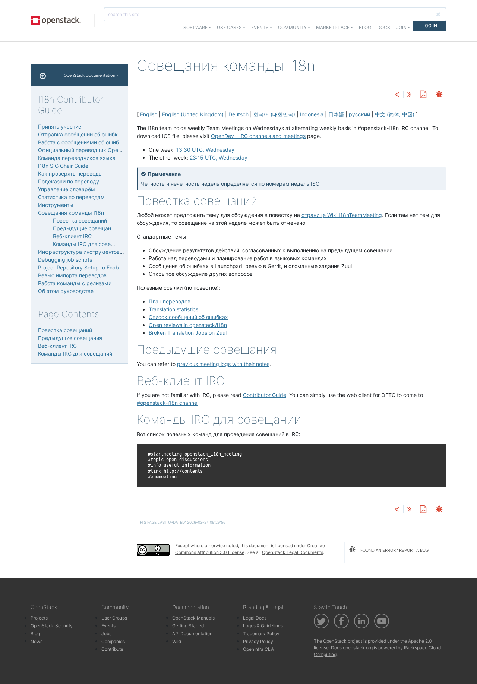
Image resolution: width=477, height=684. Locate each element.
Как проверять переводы (70, 173)
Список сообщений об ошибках (188, 317)
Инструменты (55, 205)
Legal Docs (254, 618)
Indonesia (311, 114)
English (148, 114)
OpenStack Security (52, 625)
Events (108, 625)
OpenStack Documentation (89, 75)
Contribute (112, 649)
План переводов (169, 301)
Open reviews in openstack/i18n (188, 325)
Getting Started (188, 625)
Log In (429, 25)
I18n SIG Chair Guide (63, 166)
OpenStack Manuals (193, 618)
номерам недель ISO (292, 183)
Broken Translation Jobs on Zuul (188, 333)
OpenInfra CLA (258, 649)
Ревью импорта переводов (72, 275)
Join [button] (401, 27)
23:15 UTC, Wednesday (218, 157)
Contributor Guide (264, 395)
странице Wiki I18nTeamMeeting (341, 215)
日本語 (336, 114)
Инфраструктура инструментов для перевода (97, 252)
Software (195, 27)
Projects (39, 618)
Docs (383, 27)
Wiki (176, 641)
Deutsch (238, 114)
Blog (365, 27)
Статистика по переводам (71, 197)
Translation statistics (173, 309)
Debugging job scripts (65, 259)
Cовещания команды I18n (71, 212)
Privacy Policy (258, 641)
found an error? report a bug (394, 550)
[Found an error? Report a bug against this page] (439, 95)
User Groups (114, 618)
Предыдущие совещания (85, 228)
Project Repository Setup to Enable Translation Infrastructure (112, 267)
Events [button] (260, 27)
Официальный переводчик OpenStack (86, 150)
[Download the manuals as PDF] (423, 95)
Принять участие (59, 126)
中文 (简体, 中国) (394, 114)
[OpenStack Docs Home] (43, 75)
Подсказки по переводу (68, 181)
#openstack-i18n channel (167, 403)
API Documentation (192, 633)
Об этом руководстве (66, 291)
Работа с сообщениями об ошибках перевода (96, 142)
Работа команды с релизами (74, 283)
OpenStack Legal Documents (292, 552)
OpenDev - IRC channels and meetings (258, 136)
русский (359, 114)
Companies (113, 641)
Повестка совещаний (80, 220)
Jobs (106, 633)
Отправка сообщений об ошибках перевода (94, 134)
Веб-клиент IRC (72, 236)
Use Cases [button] (229, 27)
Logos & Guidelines (263, 625)
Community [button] (292, 27)
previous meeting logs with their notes (223, 364)
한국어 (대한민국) (274, 114)
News (36, 641)
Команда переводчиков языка (77, 158)
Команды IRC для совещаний (90, 244)
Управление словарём (66, 189)
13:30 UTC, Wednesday (205, 149)
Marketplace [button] (333, 27)
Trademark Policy (261, 633)
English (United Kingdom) (193, 114)
